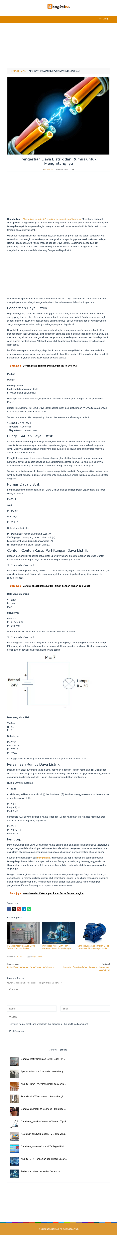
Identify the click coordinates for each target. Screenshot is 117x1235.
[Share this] (9, 909)
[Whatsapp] (29, 909)
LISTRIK (19, 956)
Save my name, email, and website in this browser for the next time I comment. (49, 1024)
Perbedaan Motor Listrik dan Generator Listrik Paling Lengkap (57, 947)
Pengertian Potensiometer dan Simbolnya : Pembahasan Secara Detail (86, 966)
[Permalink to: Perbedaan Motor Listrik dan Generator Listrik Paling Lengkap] (58, 933)
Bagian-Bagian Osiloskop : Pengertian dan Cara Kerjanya (30, 965)
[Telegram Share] (24, 909)
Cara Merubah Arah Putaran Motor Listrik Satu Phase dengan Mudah (93, 947)
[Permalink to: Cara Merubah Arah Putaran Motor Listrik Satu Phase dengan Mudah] (93, 933)
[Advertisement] (58, 45)
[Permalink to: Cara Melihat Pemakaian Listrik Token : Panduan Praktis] (23, 933)
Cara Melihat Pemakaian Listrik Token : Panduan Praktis (21, 947)
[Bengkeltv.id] (58, 6)
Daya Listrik (37, 956)
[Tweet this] (14, 909)
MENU (105, 19)
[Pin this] (19, 909)
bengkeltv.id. (53, 1228)
